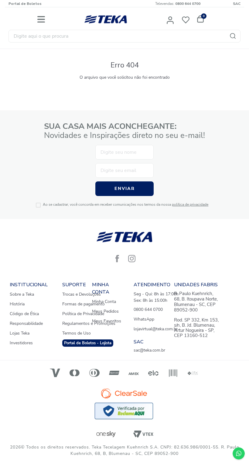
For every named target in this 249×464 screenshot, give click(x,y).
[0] (199, 19)
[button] (170, 19)
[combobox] (124, 36)
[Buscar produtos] (234, 36)
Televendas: (177, 3)
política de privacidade (190, 204)
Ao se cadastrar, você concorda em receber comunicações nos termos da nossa (125, 205)
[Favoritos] (187, 19)
